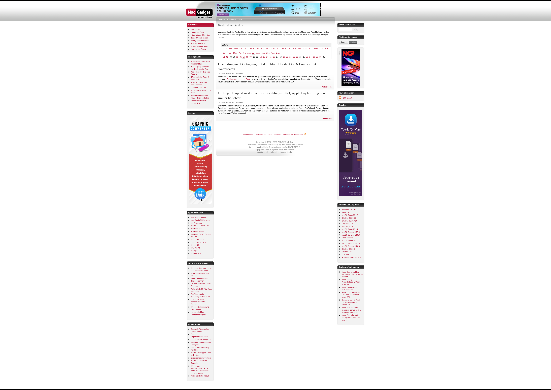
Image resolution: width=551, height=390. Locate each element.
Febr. (230, 53)
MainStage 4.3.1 (348, 227)
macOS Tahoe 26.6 (349, 241)
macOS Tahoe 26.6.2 (350, 215)
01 (224, 57)
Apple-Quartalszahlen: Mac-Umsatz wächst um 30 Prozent (352, 274)
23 (297, 57)
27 (310, 57)
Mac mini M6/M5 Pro (199, 217)
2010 (241, 49)
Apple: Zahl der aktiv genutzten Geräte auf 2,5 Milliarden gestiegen (351, 310)
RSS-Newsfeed (349, 98)
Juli (253, 53)
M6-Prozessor (196, 223)
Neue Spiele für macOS (200, 376)
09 (251, 57)
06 (241, 57)
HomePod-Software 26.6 (351, 258)
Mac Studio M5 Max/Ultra (200, 220)
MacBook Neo (196, 229)
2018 (284, 49)
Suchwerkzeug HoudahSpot (238, 79)
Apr (240, 53)
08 (247, 57)
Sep (263, 53)
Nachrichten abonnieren (293, 135)
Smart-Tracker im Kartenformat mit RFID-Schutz (200, 301)
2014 (262, 49)
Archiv (229, 19)
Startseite (221, 19)
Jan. (225, 53)
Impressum (248, 135)
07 (244, 57)
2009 (236, 49)
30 (320, 57)
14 (267, 57)
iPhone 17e (195, 245)
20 (287, 57)
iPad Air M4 (195, 248)
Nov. (273, 53)
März (235, 53)
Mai (244, 53)
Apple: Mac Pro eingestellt (201, 340)
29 (317, 57)
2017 (278, 49)
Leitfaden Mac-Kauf (198, 88)
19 (284, 57)
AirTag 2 (194, 251)
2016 (273, 49)
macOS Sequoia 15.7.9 (351, 232)
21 (290, 57)
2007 (225, 49)
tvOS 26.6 (345, 255)
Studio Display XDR (198, 242)
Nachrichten (195, 29)
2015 (268, 49)
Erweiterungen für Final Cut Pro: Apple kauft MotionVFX (351, 302)
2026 (326, 49)
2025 (321, 49)
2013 (257, 49)
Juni (249, 53)
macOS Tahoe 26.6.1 (350, 229)
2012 (252, 49)
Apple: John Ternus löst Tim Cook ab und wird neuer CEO (351, 294)
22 (294, 57)
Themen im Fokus (198, 44)
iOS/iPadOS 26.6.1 (349, 218)
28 (314, 57)
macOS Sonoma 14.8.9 (351, 235)
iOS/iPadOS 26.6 (348, 249)
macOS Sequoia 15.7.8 (351, 243)
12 (261, 57)
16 (274, 57)
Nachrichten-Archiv (198, 49)
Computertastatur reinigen (201, 358)
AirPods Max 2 (196, 254)
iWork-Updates (347, 238)
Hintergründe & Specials (200, 35)
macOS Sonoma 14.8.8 (351, 246)
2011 (246, 49)
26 (307, 57)
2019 (289, 49)
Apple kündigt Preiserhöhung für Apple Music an (351, 282)
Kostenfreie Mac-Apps (199, 46)
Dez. (278, 53)
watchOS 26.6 (347, 252)
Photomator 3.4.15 (349, 210)
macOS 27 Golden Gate (200, 226)
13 (264, 57)
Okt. (268, 53)
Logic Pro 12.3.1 (348, 224)
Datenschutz (260, 135)
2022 (305, 49)
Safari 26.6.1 (347, 212)
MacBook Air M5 (197, 232)
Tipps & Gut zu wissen (199, 38)
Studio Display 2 (197, 239)
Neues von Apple (197, 32)
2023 (310, 49)
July (240, 19)
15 (270, 57)
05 (237, 57)
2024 (316, 49)
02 (227, 57)
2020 (294, 49)
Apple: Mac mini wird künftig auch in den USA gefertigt (351, 317)
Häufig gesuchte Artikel (200, 41)
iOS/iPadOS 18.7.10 (349, 221)
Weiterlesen (326, 87)
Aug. (258, 53)
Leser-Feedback (274, 135)
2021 (235, 19)
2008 (230, 49)
